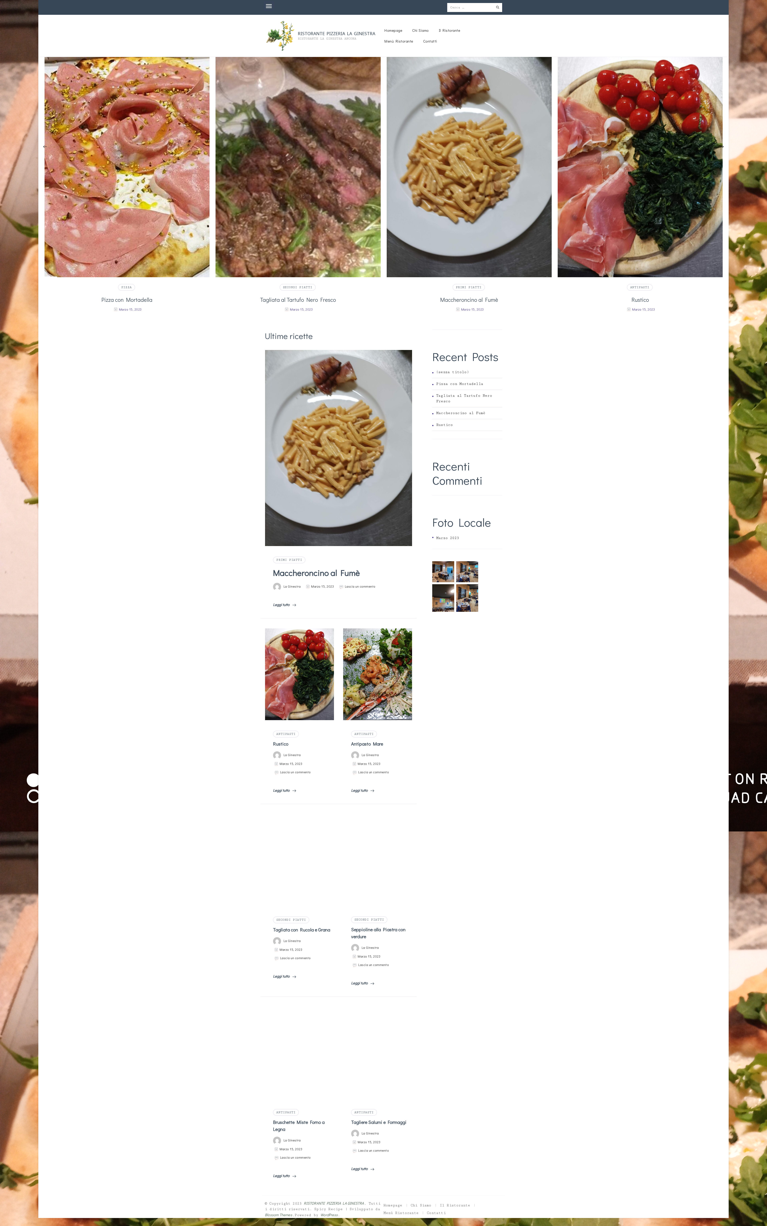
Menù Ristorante (398, 41)
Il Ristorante (449, 30)
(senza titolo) (452, 372)
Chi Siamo (420, 30)
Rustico (127, 299)
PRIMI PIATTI (289, 560)
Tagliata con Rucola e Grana (301, 930)
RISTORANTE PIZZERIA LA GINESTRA (336, 33)
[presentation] (45, 146)
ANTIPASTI (126, 287)
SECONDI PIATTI (291, 920)
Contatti (430, 41)
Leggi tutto (281, 604)
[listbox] (383, 185)
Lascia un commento (360, 586)
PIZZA (639, 287)
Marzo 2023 (447, 538)
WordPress (329, 1214)
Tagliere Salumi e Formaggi (378, 1122)
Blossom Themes (278, 1214)
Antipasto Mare (298, 299)
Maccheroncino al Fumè (316, 572)
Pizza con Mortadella (640, 299)
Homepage (393, 30)
